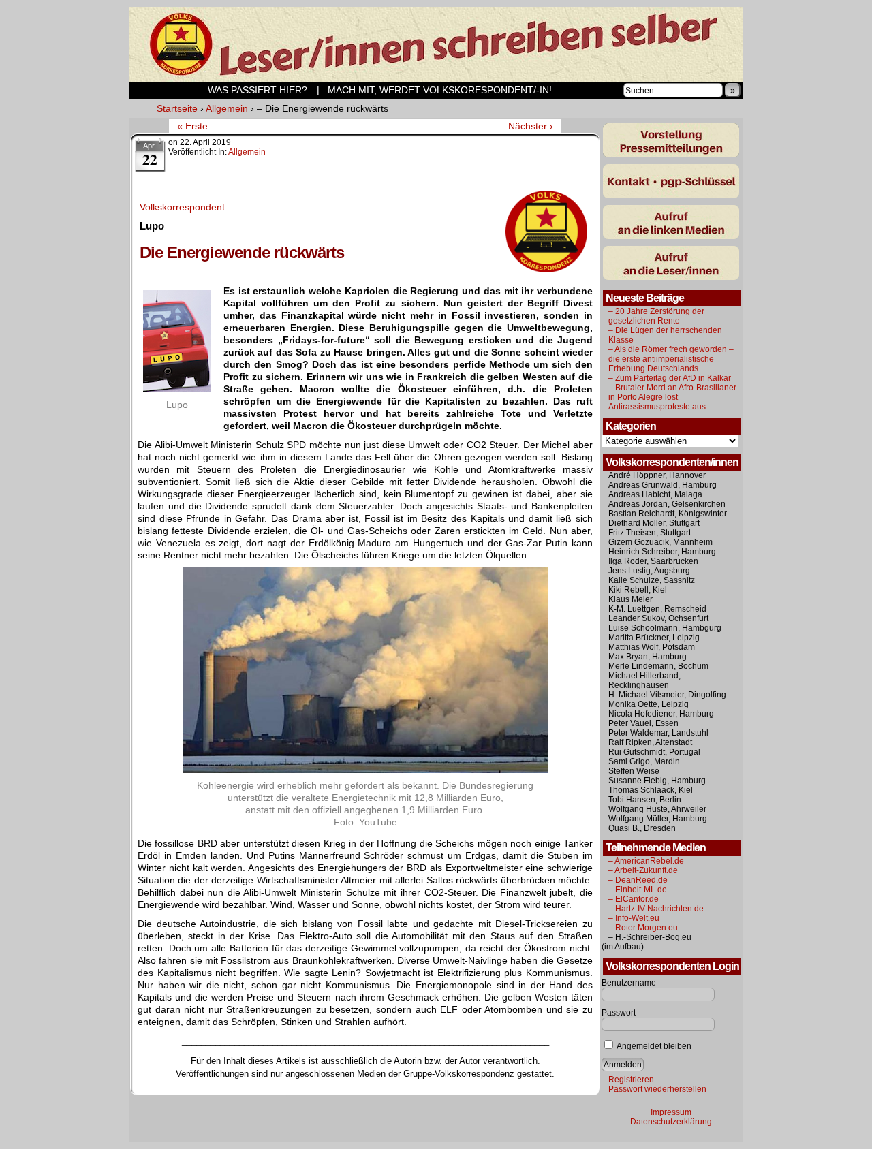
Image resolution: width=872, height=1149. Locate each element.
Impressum (671, 1112)
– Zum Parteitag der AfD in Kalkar (669, 378)
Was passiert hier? (220, 89)
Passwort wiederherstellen (657, 1089)
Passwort (619, 1013)
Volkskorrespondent (182, 207)
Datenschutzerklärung (671, 1122)
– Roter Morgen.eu (643, 927)
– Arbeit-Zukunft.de (643, 870)
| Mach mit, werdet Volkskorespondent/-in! (434, 89)
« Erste (192, 126)
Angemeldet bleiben (653, 1046)
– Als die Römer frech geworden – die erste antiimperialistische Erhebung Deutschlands (671, 359)
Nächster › (530, 126)
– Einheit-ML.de (637, 889)
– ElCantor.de (633, 899)
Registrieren (631, 1079)
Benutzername (629, 983)
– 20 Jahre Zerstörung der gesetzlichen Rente (656, 316)
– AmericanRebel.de (646, 861)
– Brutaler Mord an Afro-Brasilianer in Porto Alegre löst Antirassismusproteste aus (672, 397)
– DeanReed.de (638, 880)
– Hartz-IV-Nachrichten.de (656, 908)
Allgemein (247, 152)
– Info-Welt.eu (633, 918)
